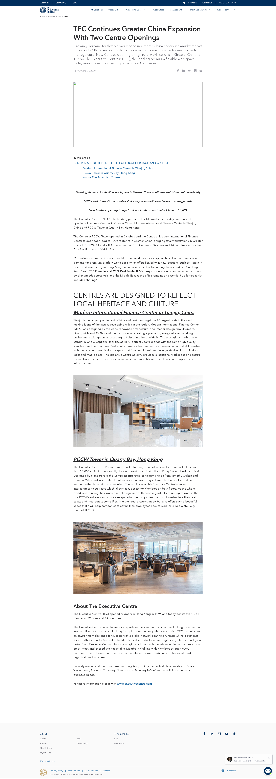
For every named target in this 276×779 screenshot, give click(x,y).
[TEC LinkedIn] (212, 733)
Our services (46, 761)
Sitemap (106, 771)
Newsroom (119, 743)
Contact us (207, 3)
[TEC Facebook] (204, 733)
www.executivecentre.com (134, 683)
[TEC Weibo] (234, 733)
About (43, 739)
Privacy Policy (57, 771)
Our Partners (46, 748)
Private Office (158, 10)
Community (60, 3)
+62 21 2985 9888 (227, 3)
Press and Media (54, 16)
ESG (75, 3)
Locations (98, 10)
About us (44, 3)
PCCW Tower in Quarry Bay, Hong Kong (109, 173)
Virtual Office (114, 10)
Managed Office (177, 10)
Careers (43, 743)
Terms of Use (74, 771)
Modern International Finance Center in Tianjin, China (118, 168)
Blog (116, 739)
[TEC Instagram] (219, 733)
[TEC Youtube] (226, 733)
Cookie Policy (91, 771)
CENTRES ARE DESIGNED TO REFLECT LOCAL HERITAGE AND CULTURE (121, 163)
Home (42, 16)
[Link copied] (201, 71)
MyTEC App (45, 753)
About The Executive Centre (101, 177)
